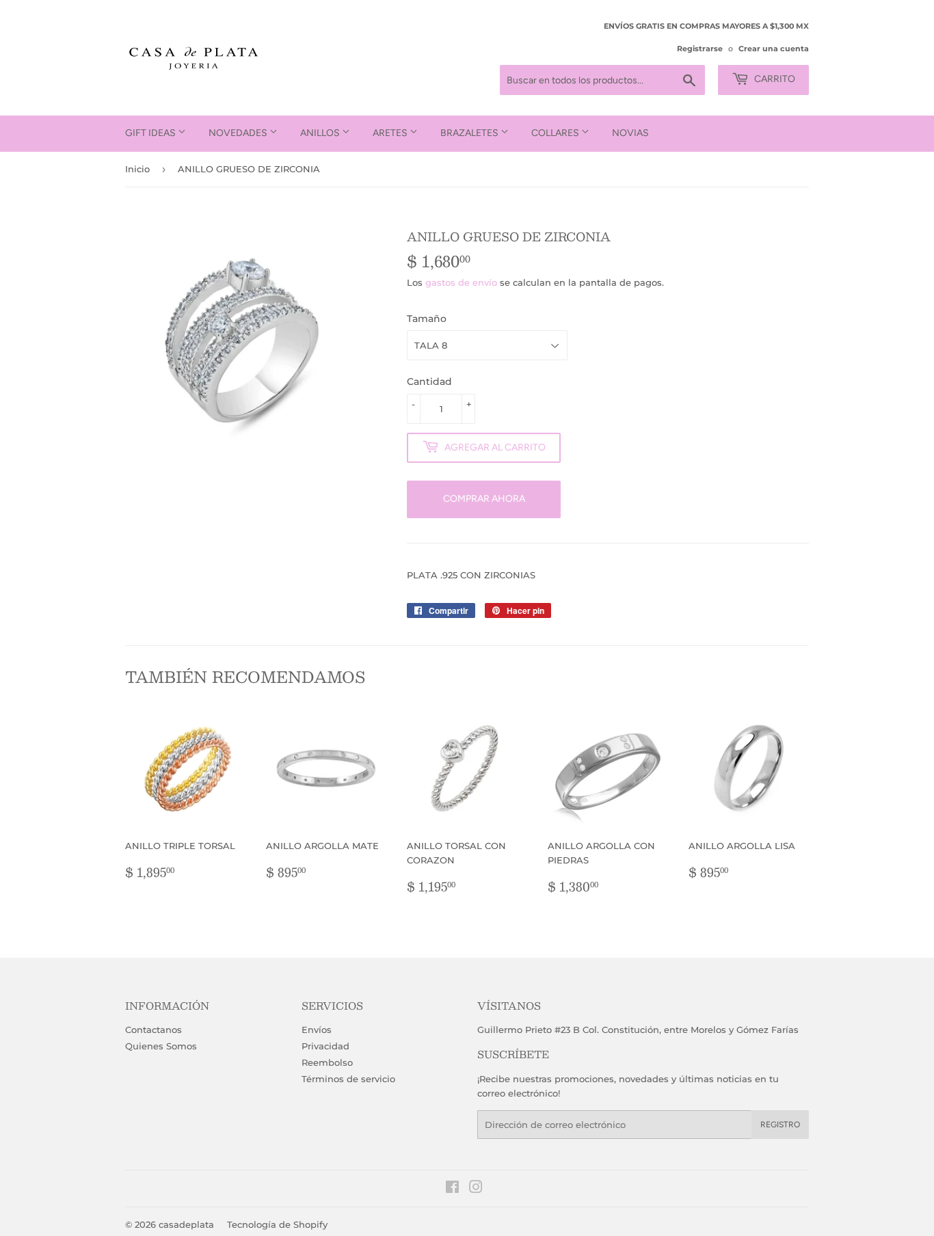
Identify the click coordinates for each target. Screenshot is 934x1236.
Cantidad (429, 381)
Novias (630, 133)
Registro (780, 1124)
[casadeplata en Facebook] (452, 1188)
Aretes (391, 133)
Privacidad (325, 1045)
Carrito (773, 79)
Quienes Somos (161, 1045)
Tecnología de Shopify (277, 1224)
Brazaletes (470, 133)
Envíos (317, 1029)
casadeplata (186, 1224)
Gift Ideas (151, 133)
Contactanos (153, 1029)
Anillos (321, 133)
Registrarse (700, 48)
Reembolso (327, 1062)
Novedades (239, 133)
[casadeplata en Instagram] (476, 1188)
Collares (556, 133)
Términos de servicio (348, 1078)
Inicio (137, 168)
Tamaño (426, 318)
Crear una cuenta (773, 48)
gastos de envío (461, 282)
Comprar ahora (484, 499)
